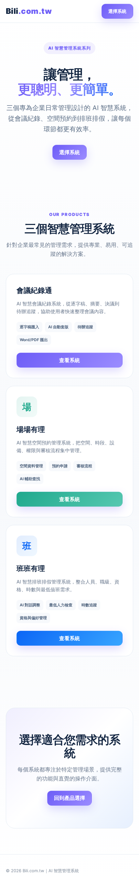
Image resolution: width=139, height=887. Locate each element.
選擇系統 (117, 11)
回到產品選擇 (69, 798)
